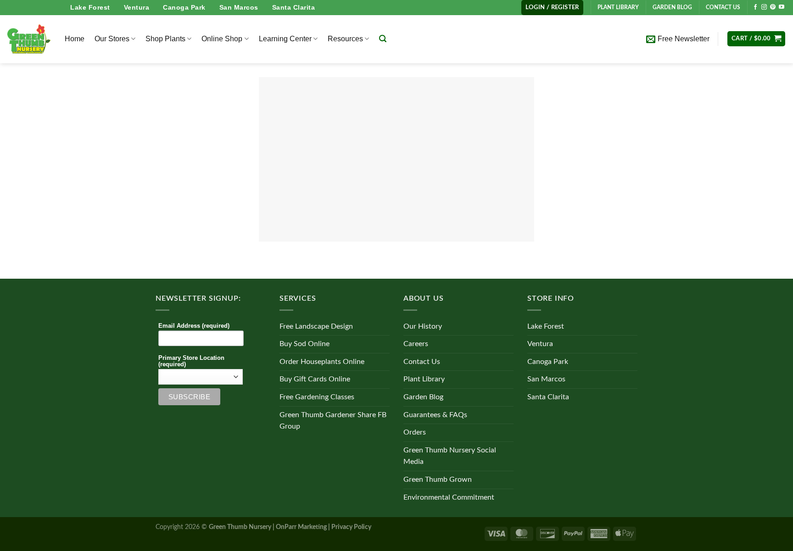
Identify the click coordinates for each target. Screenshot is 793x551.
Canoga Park (184, 7)
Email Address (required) (193, 326)
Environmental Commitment (448, 497)
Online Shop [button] (221, 39)
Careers (415, 343)
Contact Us (421, 361)
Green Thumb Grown (437, 479)
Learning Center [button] (285, 39)
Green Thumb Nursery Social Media (449, 456)
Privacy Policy (351, 526)
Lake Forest (90, 7)
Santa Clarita (293, 7)
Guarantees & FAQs (435, 415)
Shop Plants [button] (165, 39)
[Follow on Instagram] (764, 7)
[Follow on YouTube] (781, 7)
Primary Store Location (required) (191, 361)
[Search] (382, 39)
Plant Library (424, 379)
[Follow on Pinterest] (773, 7)
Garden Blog (423, 397)
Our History (422, 326)
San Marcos (238, 7)
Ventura (137, 7)
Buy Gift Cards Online (314, 379)
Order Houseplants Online (321, 361)
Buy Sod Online (304, 343)
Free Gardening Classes (316, 397)
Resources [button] (345, 39)
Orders (414, 432)
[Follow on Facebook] (755, 7)
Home (74, 39)
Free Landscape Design (316, 326)
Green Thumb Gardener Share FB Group (332, 420)
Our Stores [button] (112, 39)
